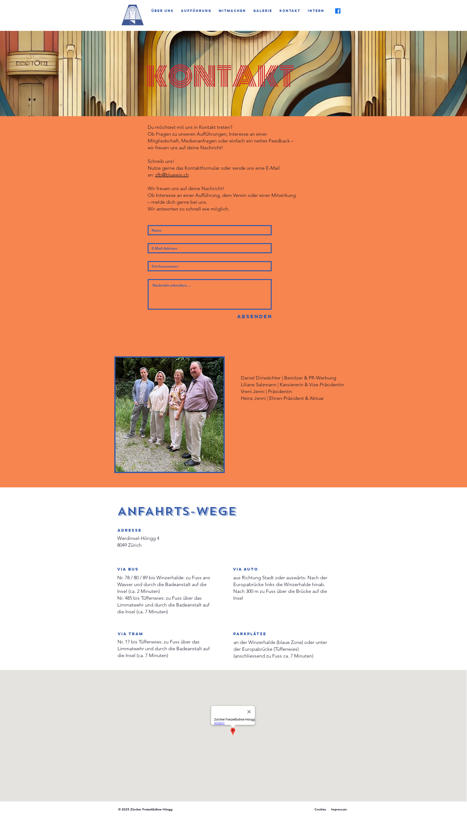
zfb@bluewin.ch (172, 175)
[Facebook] (338, 11)
